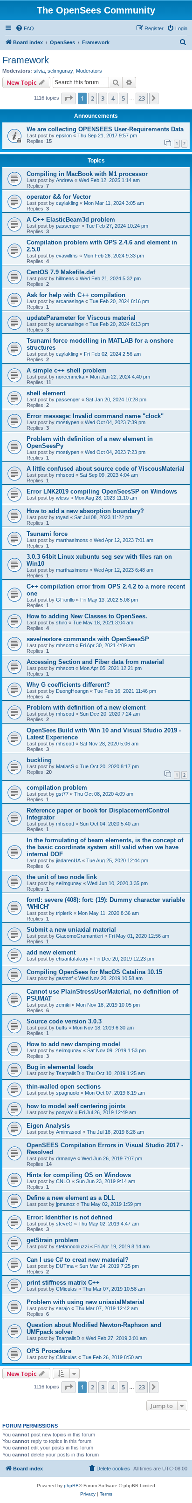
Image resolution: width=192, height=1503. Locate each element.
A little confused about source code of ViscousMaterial (106, 468)
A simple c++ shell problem (67, 370)
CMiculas (66, 1289)
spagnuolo (67, 1093)
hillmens (65, 278)
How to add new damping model (73, 1044)
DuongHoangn (72, 691)
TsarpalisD (68, 1073)
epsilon (64, 135)
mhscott (65, 475)
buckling (39, 760)
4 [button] (113, 98)
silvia (39, 71)
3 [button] (102, 98)
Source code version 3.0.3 (64, 1021)
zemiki (63, 1005)
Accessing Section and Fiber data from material (95, 661)
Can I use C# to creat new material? (78, 1259)
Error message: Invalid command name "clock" (95, 416)
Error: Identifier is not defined (69, 1217)
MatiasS (65, 766)
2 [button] (92, 98)
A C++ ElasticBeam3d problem (71, 219)
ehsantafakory (72, 958)
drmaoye (66, 1158)
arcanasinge (70, 301)
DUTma (65, 1266)
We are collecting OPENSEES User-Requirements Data (105, 129)
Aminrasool (68, 1132)
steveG (64, 1223)
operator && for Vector (59, 196)
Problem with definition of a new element (86, 707)
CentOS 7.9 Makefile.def (61, 272)
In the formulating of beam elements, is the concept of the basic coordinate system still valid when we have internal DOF (105, 847)
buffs (61, 1027)
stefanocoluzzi (72, 1246)
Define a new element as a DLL (71, 1197)
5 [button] (123, 98)
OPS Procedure (49, 1350)
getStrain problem (53, 1240)
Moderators (89, 71)
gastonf (64, 978)
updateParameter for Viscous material (81, 317)
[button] (68, 98)
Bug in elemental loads (60, 1066)
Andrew (64, 180)
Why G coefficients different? (68, 684)
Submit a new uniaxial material (71, 929)
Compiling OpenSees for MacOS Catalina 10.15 (94, 971)
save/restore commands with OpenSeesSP (88, 639)
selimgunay (60, 71)
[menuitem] (24, 28)
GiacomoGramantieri (79, 936)
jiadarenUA (68, 860)
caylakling (67, 203)
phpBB (71, 1485)
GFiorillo (65, 600)
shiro (61, 622)
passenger (68, 226)
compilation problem (57, 787)
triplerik (64, 913)
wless (62, 498)
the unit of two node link (62, 876)
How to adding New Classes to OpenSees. (87, 616)
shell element (46, 393)
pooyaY (64, 1112)
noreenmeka (70, 376)
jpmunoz (65, 1204)
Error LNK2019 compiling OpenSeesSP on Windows (102, 491)
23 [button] (141, 98)
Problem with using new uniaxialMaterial (85, 1302)
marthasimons (72, 540)
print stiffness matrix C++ (63, 1282)
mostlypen (67, 422)
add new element (51, 952)
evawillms (67, 255)
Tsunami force (47, 533)
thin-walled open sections (64, 1086)
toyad (62, 517)
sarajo (63, 1308)
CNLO (63, 1181)
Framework (25, 60)
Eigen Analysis (48, 1125)
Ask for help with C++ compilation (76, 294)
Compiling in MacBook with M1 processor (87, 173)
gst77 (62, 794)
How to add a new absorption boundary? (85, 511)
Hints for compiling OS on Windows (79, 1174)
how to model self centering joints (76, 1106)
